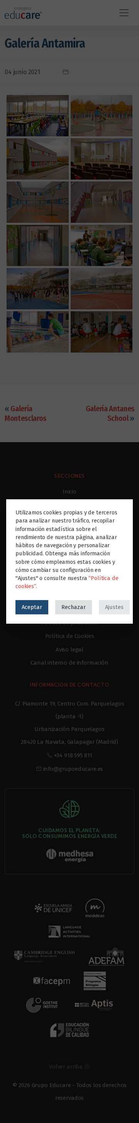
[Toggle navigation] (124, 12)
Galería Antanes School (110, 413)
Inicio (69, 491)
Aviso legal (69, 649)
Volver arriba (66, 1066)
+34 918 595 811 (73, 755)
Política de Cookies (69, 636)
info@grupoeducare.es (73, 768)
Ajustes (114, 607)
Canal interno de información (69, 662)
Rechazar (73, 607)
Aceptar (32, 607)
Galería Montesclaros (25, 413)
